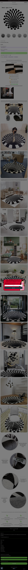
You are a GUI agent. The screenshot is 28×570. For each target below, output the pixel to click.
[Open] (2, 568)
